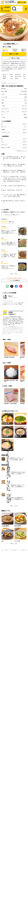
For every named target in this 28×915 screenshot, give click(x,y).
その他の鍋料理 (14, 550)
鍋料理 (7, 550)
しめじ (3, 94)
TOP (2, 550)
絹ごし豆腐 (4, 91)
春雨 (2, 102)
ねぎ (2, 100)
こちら (8, 214)
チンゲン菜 (4, 97)
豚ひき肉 (3, 88)
